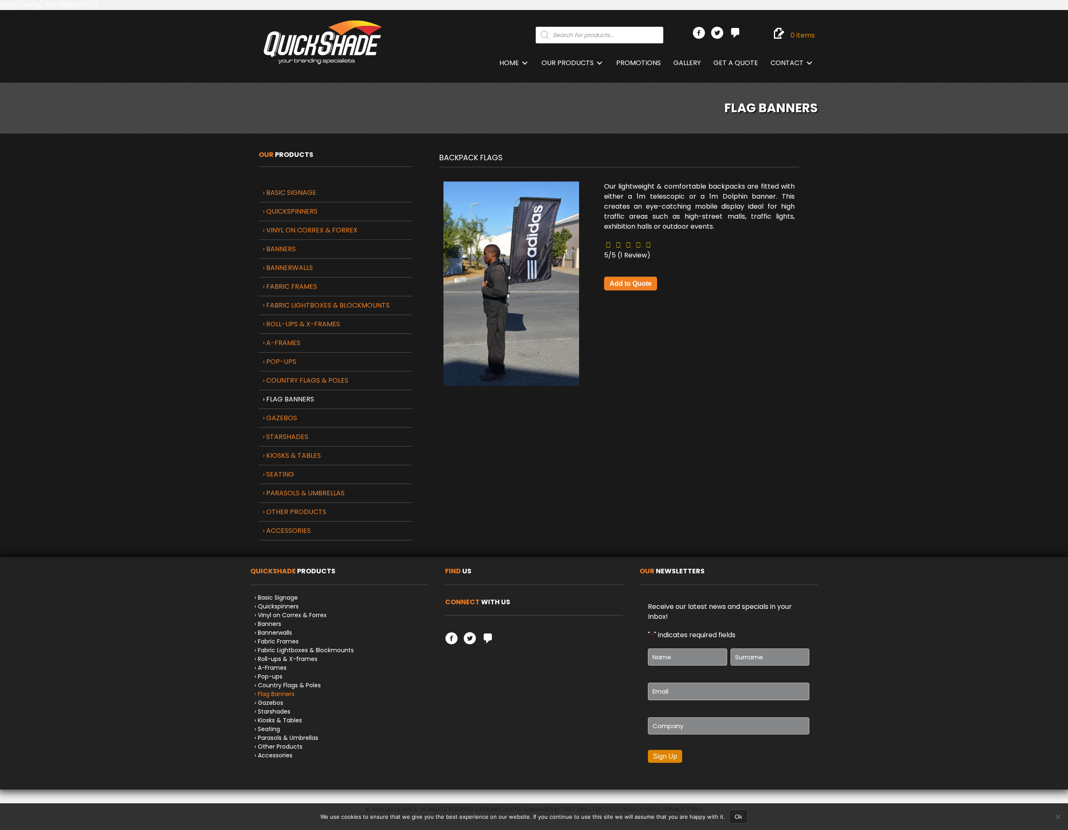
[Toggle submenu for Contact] (809, 63)
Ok (738, 816)
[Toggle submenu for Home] (525, 63)
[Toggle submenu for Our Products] (599, 63)
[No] (1057, 816)
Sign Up (665, 756)
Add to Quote (631, 283)
